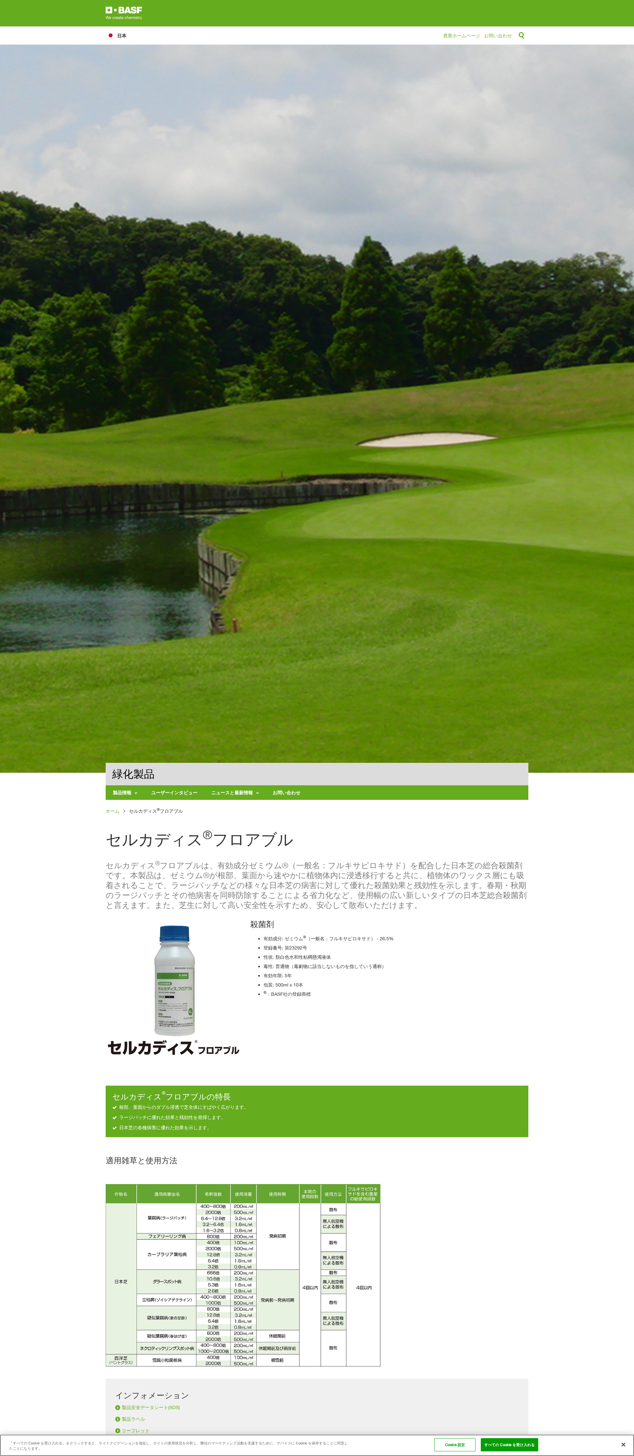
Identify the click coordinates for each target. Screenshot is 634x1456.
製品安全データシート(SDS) (151, 1407)
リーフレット (136, 1430)
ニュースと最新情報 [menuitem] (232, 792)
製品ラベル (133, 1419)
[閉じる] (623, 1444)
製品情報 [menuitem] (122, 792)
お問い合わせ (498, 35)
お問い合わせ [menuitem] (286, 792)
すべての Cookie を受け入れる (509, 1444)
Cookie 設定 (455, 1444)
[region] (317, 1445)
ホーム (113, 811)
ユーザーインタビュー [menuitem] (174, 792)
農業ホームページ (461, 35)
